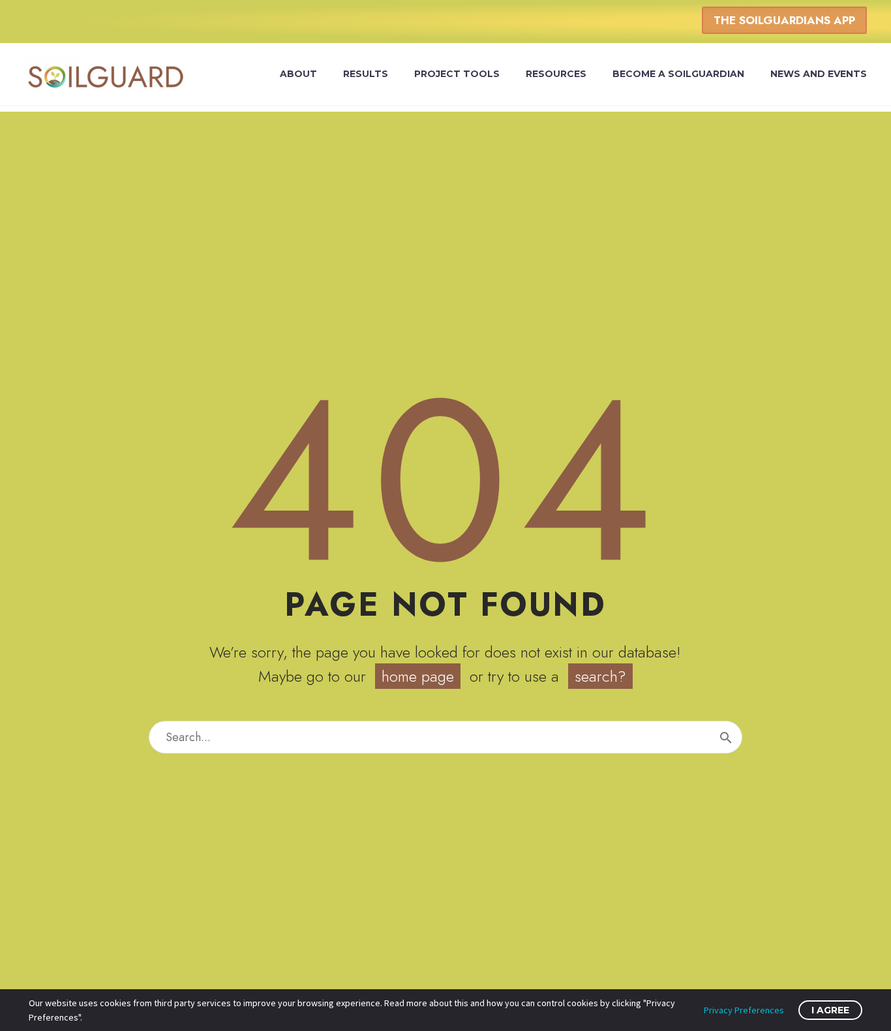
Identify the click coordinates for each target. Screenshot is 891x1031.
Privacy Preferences (744, 1010)
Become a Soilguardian (678, 74)
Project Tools (457, 74)
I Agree (830, 1010)
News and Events (818, 74)
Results (365, 74)
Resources (556, 74)
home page (418, 676)
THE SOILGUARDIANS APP (784, 20)
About (298, 74)
